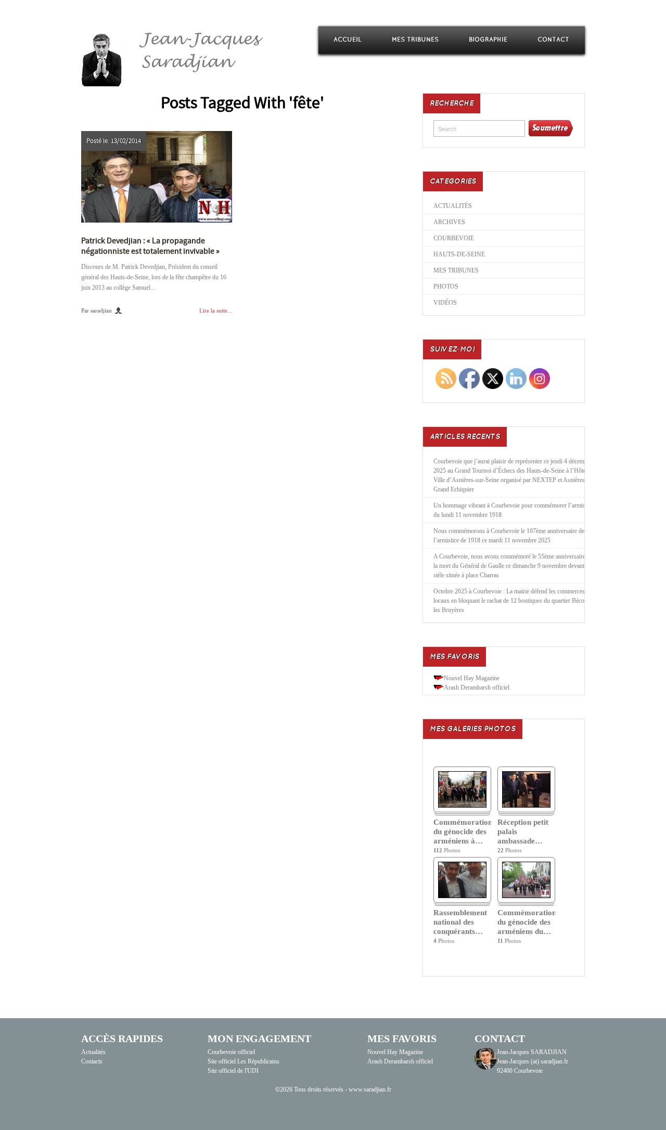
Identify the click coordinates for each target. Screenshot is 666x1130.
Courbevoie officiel (231, 1052)
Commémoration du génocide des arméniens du (526, 922)
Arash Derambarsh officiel (476, 687)
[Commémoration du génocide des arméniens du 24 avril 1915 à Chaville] (526, 896)
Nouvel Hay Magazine (471, 678)
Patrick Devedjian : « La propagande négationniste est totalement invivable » (150, 246)
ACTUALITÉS (452, 206)
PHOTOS (445, 286)
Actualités (93, 1052)
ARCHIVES (449, 222)
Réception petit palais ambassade (522, 831)
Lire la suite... (215, 310)
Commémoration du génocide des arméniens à (462, 831)
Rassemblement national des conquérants (460, 922)
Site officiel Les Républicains (243, 1061)
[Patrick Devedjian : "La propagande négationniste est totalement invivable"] (156, 177)
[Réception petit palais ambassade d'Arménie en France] (526, 805)
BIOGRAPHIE (488, 40)
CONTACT (553, 40)
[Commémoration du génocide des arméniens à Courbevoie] (462, 805)
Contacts (92, 1061)
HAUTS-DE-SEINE (459, 254)
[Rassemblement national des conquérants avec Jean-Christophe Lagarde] (462, 896)
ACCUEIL (348, 40)
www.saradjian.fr (370, 1089)
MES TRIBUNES (415, 40)
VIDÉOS (445, 302)
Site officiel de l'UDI (233, 1070)
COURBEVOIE (453, 238)
